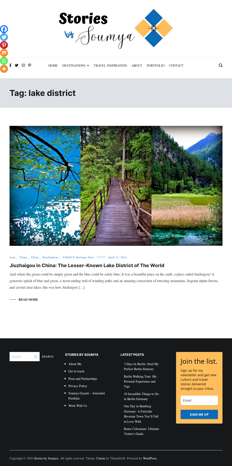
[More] (4, 69)
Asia (12, 257)
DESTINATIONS (73, 65)
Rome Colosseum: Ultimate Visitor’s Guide (141, 431)
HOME (53, 65)
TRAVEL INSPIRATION (110, 65)
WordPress (150, 458)
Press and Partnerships (82, 378)
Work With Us (77, 405)
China (23, 257)
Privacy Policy (77, 386)
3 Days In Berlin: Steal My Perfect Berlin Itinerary (141, 366)
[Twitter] (4, 37)
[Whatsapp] (4, 61)
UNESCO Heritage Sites (78, 257)
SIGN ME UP (199, 414)
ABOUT (136, 65)
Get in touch (76, 371)
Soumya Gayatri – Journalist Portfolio (86, 395)
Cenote (100, 458)
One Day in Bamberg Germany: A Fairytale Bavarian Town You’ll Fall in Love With (141, 413)
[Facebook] (4, 29)
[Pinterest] (4, 45)
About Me (74, 364)
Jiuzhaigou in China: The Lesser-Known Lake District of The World (87, 265)
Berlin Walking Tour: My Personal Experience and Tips (140, 381)
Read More (28, 299)
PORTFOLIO (155, 65)
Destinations (51, 257)
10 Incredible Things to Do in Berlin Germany (141, 396)
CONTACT (176, 65)
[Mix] (4, 53)
